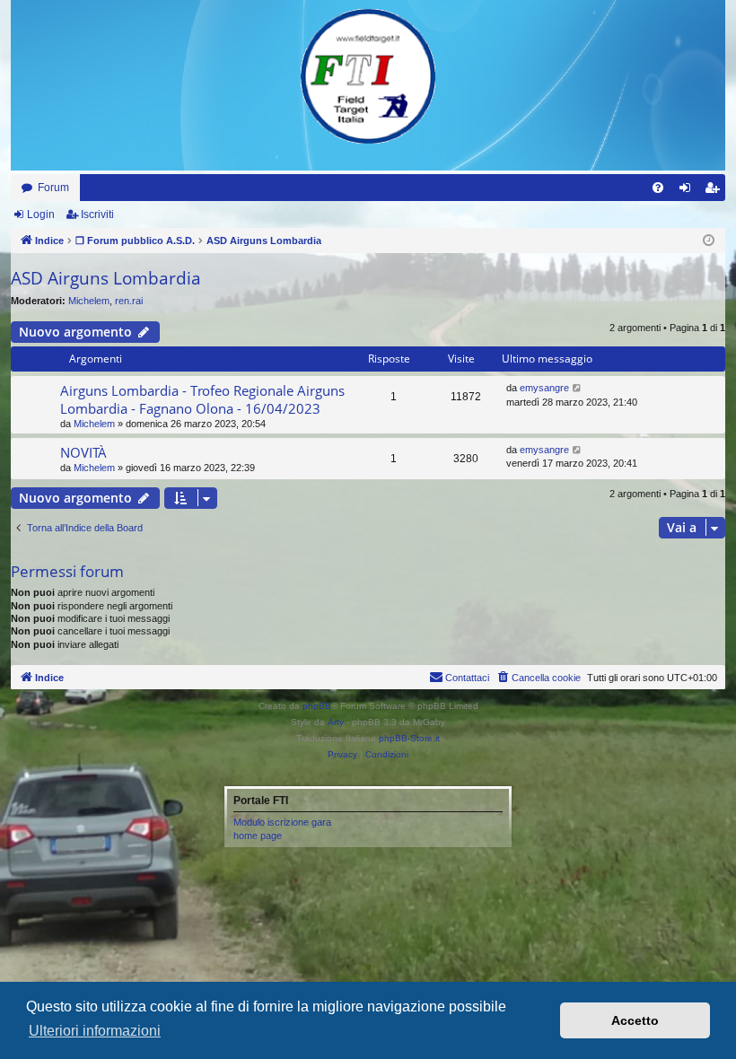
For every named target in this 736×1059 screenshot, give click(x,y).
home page (257, 835)
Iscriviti (97, 214)
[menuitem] (657, 187)
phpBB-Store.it (409, 738)
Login (41, 214)
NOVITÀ (83, 452)
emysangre (544, 387)
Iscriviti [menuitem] (715, 191)
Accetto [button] (635, 1020)
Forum (53, 187)
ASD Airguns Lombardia (106, 278)
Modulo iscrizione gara (282, 822)
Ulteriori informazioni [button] (95, 1030)
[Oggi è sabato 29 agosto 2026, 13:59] (708, 241)
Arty (336, 722)
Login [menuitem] (688, 191)
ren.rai (129, 300)
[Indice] (368, 76)
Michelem (89, 300)
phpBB (316, 706)
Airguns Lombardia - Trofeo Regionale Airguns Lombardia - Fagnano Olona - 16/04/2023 (202, 398)
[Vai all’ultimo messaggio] (577, 388)
